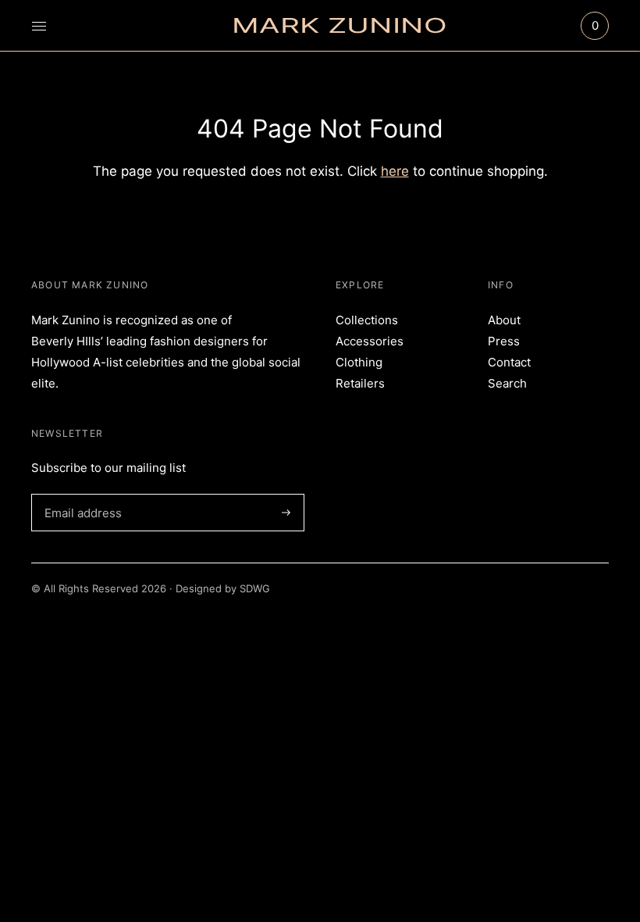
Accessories (370, 341)
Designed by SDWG (223, 588)
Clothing (359, 362)
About (504, 320)
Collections (367, 320)
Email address (80, 494)
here (395, 171)
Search (507, 383)
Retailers (360, 383)
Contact (509, 362)
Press (504, 341)
